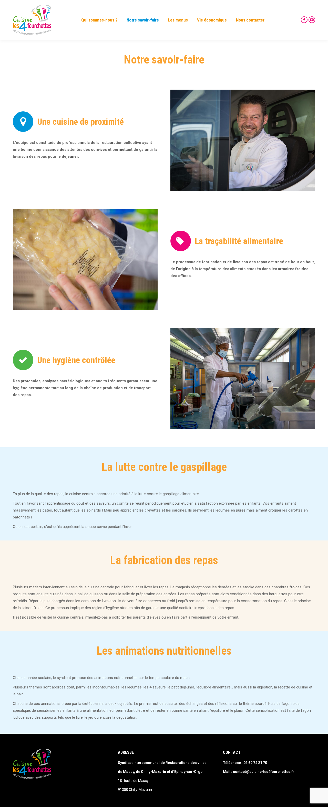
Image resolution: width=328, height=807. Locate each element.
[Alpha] (242, 378)
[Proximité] (242, 140)
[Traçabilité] (85, 259)
